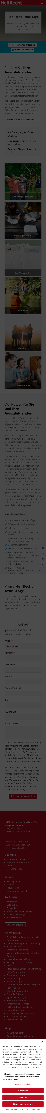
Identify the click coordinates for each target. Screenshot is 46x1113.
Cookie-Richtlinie (12, 1109)
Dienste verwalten (22, 1084)
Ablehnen (23, 1097)
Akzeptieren (23, 1090)
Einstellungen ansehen (23, 1104)
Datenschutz (25, 1109)
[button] (42, 1042)
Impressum (36, 1109)
